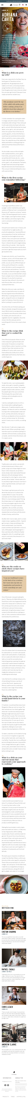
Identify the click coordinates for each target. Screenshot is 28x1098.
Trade (13, 1096)
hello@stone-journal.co (7, 1081)
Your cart (26, 5)
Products (6, 1096)
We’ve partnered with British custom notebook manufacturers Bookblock (7, 1090)
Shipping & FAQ (21, 1096)
